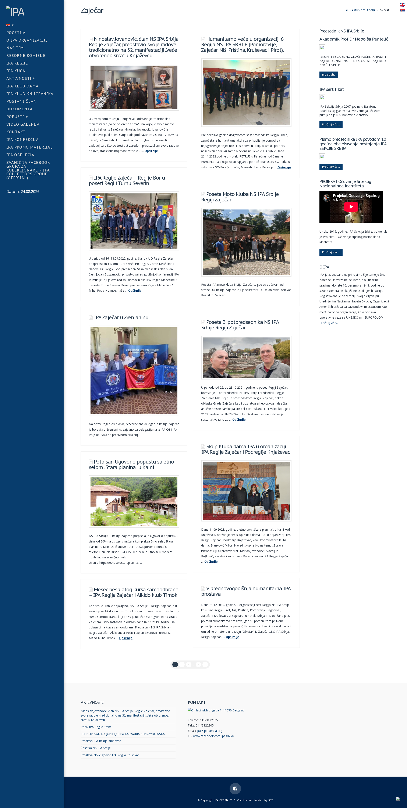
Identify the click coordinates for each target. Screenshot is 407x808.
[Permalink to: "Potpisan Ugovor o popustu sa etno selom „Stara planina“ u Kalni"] (134, 501)
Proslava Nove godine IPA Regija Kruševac (110, 755)
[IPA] (35, 10)
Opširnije (151, 151)
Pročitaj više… (331, 124)
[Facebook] (235, 788)
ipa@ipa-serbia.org (209, 731)
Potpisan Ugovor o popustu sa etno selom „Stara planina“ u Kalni (131, 464)
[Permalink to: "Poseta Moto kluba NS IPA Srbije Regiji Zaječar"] (246, 242)
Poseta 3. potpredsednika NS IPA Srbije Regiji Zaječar (240, 325)
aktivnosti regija (363, 10)
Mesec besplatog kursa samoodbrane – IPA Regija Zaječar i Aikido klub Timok (133, 592)
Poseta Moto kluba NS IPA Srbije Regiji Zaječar (240, 197)
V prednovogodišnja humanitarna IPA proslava (245, 591)
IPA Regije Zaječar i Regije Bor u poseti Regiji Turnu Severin (127, 180)
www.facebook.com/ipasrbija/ (213, 736)
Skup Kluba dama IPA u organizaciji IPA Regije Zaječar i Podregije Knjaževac (245, 449)
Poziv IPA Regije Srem (96, 727)
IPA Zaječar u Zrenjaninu (121, 317)
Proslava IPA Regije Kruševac (101, 741)
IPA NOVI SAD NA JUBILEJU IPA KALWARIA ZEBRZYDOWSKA (123, 734)
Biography (328, 74)
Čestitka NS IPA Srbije (96, 748)
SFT (270, 800)
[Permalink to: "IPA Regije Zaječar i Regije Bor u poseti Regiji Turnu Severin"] (134, 221)
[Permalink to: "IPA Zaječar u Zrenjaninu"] (134, 370)
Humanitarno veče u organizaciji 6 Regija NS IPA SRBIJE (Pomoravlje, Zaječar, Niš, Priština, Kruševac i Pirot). (242, 44)
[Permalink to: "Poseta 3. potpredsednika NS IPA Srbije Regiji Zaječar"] (246, 357)
